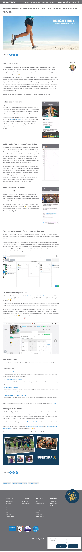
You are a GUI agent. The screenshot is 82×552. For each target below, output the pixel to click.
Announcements (6, 483)
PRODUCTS (9, 498)
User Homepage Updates (10, 387)
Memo (7, 505)
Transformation (10, 516)
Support (37, 512)
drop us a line (25, 422)
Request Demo (39, 516)
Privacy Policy (36, 539)
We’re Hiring (53, 503)
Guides (37, 505)
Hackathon (9, 510)
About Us (53, 501)
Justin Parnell (72, 73)
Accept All (73, 546)
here (55, 403)
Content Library (39, 503)
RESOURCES (39, 498)
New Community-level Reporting (12, 379)
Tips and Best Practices (34, 483)
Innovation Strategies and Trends (20, 483)
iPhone (12, 119)
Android (18, 119)
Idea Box (8, 503)
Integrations (38, 508)
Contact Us (38, 514)
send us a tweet (35, 422)
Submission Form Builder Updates (13, 372)
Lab (7, 512)
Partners (52, 505)
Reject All (61, 546)
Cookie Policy (57, 542)
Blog (36, 501)
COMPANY (53, 498)
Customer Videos (25, 503)
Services (43, 539)
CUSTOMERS (25, 498)
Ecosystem (9, 514)
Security (37, 510)
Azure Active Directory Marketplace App (15, 395)
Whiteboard (9, 501)
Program (8, 508)
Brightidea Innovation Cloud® (35, 295)
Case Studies (24, 501)
